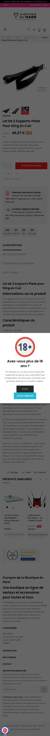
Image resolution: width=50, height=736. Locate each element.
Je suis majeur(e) (25, 396)
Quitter (25, 389)
